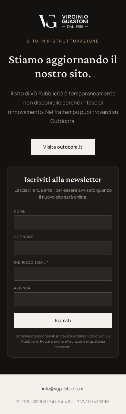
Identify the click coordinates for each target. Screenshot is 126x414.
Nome (19, 211)
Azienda (22, 288)
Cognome (24, 236)
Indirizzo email (31, 262)
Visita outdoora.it (62, 147)
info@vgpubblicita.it (63, 388)
